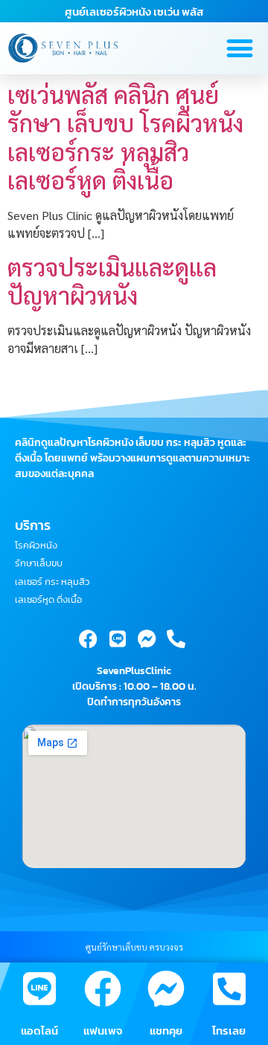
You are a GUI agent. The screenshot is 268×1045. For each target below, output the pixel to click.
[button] (239, 49)
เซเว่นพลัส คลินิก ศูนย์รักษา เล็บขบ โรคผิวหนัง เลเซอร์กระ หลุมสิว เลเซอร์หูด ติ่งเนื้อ (125, 137)
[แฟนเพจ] (102, 988)
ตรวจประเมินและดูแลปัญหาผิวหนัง (112, 280)
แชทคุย (166, 1030)
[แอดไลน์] (39, 988)
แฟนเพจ (102, 1030)
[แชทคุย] (166, 988)
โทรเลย (229, 1030)
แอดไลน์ (39, 1030)
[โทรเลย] (229, 988)
